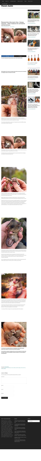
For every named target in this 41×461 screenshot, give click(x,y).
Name (2, 385)
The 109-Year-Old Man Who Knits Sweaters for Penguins (33, 77)
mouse (12, 367)
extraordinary (9, 367)
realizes (15, 367)
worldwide (4, 368)
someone (21, 367)
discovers (6, 367)
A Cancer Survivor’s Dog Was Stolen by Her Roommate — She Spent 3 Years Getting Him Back (19, 421)
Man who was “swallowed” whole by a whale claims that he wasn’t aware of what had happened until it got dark (34, 106)
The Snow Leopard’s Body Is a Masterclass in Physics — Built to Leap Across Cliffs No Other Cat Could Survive (20, 432)
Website (2, 393)
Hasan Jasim (7, 6)
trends (2, 368)
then (23, 367)
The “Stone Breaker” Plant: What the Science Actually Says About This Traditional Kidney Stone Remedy (19, 425)
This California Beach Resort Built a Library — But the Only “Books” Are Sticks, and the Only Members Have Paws (20, 440)
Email (2, 389)
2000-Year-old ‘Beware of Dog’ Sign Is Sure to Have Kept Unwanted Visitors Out (33, 34)
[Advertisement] (14, 15)
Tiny (24, 367)
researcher (17, 367)
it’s (11, 367)
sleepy (19, 367)
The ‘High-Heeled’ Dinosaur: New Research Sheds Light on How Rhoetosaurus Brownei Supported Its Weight (33, 91)
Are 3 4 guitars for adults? (32, 62)
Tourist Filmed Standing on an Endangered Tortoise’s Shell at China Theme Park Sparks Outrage (19, 428)
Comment (2, 376)
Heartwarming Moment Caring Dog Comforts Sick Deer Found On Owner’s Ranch (33, 20)
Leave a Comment (12, 26)
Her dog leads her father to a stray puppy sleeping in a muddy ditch (33, 49)
